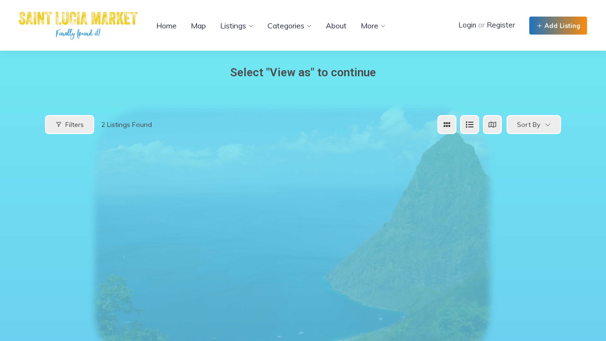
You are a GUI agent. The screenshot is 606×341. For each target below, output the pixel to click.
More (369, 25)
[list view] (469, 124)
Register (501, 24)
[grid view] (446, 124)
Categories (285, 25)
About (336, 25)
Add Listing (561, 25)
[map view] (492, 124)
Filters (74, 124)
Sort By (528, 124)
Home (166, 25)
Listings (233, 25)
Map (198, 25)
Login (467, 24)
